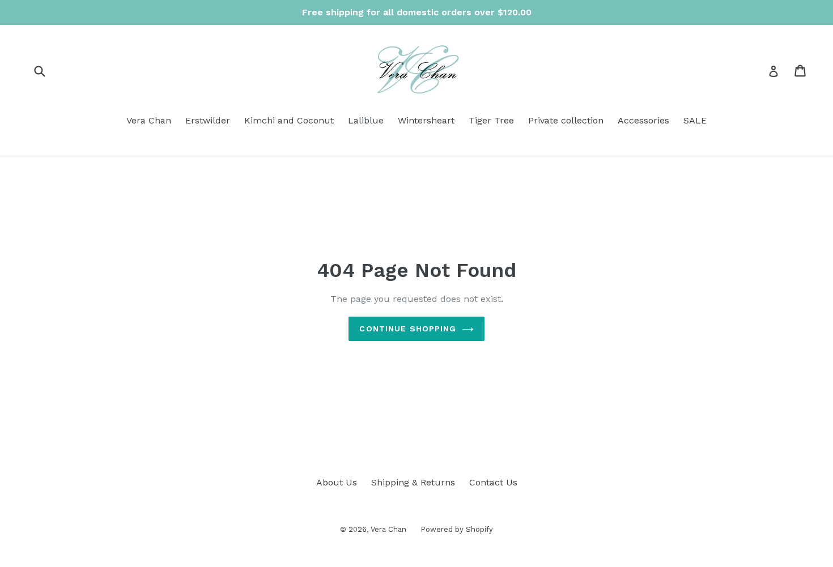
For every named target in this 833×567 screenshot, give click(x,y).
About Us (336, 482)
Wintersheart (426, 120)
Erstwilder (207, 120)
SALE (695, 120)
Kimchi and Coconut (289, 120)
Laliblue (366, 120)
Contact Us (493, 482)
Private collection (566, 120)
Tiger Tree (491, 120)
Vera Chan (148, 120)
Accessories (643, 120)
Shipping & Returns (413, 482)
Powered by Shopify (456, 529)
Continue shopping (407, 328)
